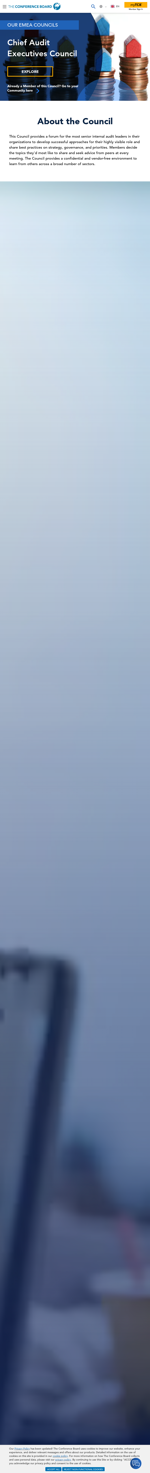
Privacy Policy (22, 1448)
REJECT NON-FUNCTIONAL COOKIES (83, 1469)
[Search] (93, 6)
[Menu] (4, 6)
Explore (30, 71)
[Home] (34, 6)
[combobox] (115, 6)
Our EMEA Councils (32, 25)
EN (117, 6)
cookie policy (60, 1456)
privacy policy (63, 1459)
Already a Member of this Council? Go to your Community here (42, 88)
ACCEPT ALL (53, 1469)
